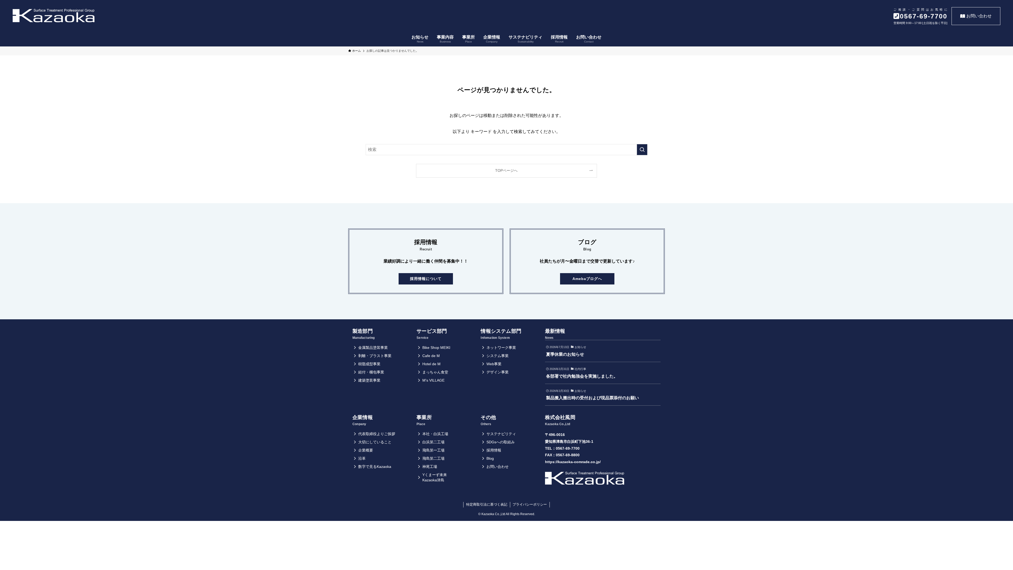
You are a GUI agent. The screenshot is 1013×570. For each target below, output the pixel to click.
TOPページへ (506, 170)
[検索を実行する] (642, 149)
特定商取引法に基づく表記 (486, 504)
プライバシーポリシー (530, 504)
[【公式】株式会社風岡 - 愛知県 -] (53, 15)
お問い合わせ (979, 16)
